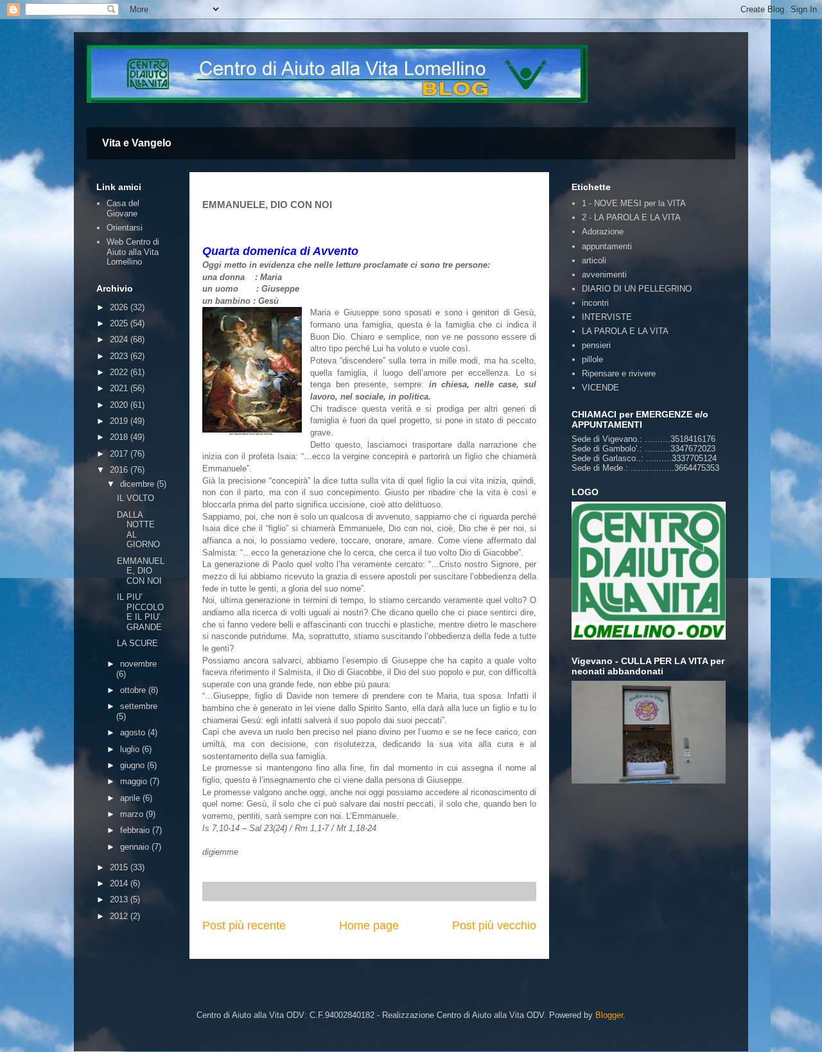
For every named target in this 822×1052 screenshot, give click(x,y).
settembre (138, 706)
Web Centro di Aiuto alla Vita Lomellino (133, 252)
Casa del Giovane (123, 208)
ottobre (134, 690)
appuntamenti (607, 246)
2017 (120, 454)
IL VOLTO (135, 498)
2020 (120, 405)
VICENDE (600, 387)
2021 (120, 388)
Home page (369, 925)
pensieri (596, 345)
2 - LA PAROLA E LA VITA (631, 217)
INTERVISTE (607, 317)
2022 (120, 372)
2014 (120, 883)
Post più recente (244, 925)
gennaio (136, 847)
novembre (138, 664)
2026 (120, 307)
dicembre (138, 484)
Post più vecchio (494, 925)
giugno (133, 765)
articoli (594, 260)
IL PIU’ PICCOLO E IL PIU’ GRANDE (140, 612)
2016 (120, 470)
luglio (131, 749)
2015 (120, 867)
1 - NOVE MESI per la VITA (634, 203)
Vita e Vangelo (136, 142)
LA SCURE (137, 643)
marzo (133, 814)
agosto (134, 732)
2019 (120, 421)
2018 (120, 437)
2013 (120, 899)
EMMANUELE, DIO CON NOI (140, 571)
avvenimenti (604, 274)
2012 (120, 916)
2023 (120, 356)
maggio (135, 781)
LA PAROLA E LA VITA (625, 331)
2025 (120, 323)
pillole (592, 359)
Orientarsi (125, 227)
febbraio (136, 830)
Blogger (609, 1015)
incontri (595, 303)
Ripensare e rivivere (619, 373)
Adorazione (603, 231)
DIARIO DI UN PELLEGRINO (637, 289)
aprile (131, 798)
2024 (120, 339)
